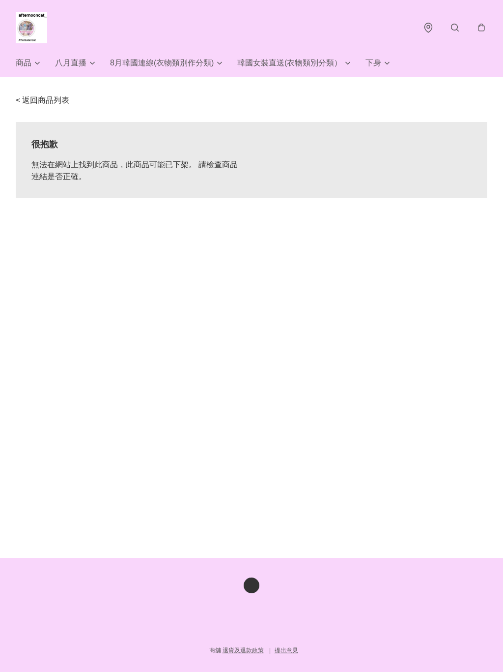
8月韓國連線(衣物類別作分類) (162, 63)
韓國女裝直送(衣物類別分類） (289, 63)
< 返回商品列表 (42, 100)
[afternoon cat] (31, 27)
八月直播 (70, 63)
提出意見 (286, 650)
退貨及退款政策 (243, 650)
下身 (373, 63)
